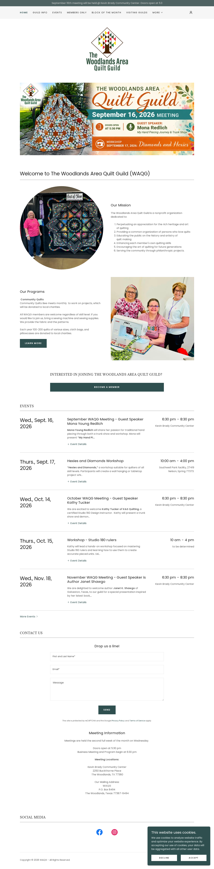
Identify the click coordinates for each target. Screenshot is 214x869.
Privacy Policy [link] (118, 720)
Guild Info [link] (40, 12)
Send (106, 709)
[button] (158, 12)
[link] (107, 47)
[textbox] (107, 656)
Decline (164, 857)
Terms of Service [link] (137, 720)
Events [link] (57, 12)
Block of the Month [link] (106, 12)
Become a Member (107, 387)
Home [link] (24, 12)
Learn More (33, 343)
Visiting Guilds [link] (137, 12)
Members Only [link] (77, 12)
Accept (193, 857)
